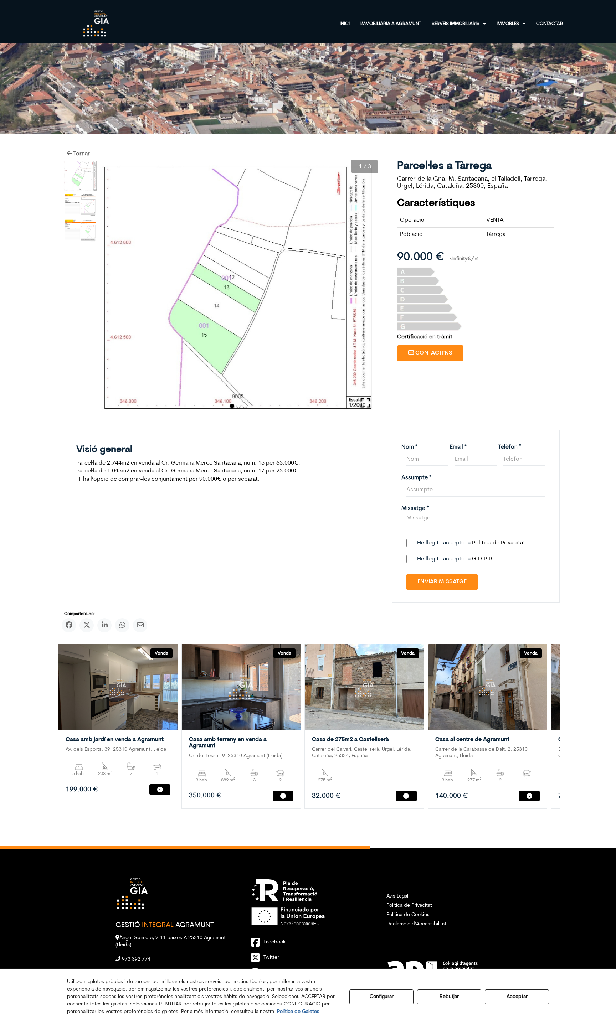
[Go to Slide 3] (80, 230)
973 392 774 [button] (135, 959)
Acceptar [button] (517, 996)
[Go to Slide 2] (80, 204)
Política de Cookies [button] (408, 914)
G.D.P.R (482, 559)
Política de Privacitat (498, 543)
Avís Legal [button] (397, 896)
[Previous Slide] (114, 287)
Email (458, 447)
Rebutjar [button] (449, 996)
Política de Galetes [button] (298, 1011)
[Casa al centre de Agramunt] (487, 687)
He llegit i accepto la (471, 543)
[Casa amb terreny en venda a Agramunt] (241, 687)
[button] (96, 23)
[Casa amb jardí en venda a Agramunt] (117, 687)
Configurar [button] (382, 996)
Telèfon (509, 447)
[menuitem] (350, 23)
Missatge (415, 508)
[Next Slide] (362, 287)
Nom (409, 447)
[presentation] (69, 730)
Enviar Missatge (442, 582)
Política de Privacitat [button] (409, 905)
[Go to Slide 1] (80, 176)
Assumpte (416, 478)
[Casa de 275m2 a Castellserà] (364, 687)
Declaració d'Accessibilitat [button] (416, 924)
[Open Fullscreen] (365, 402)
